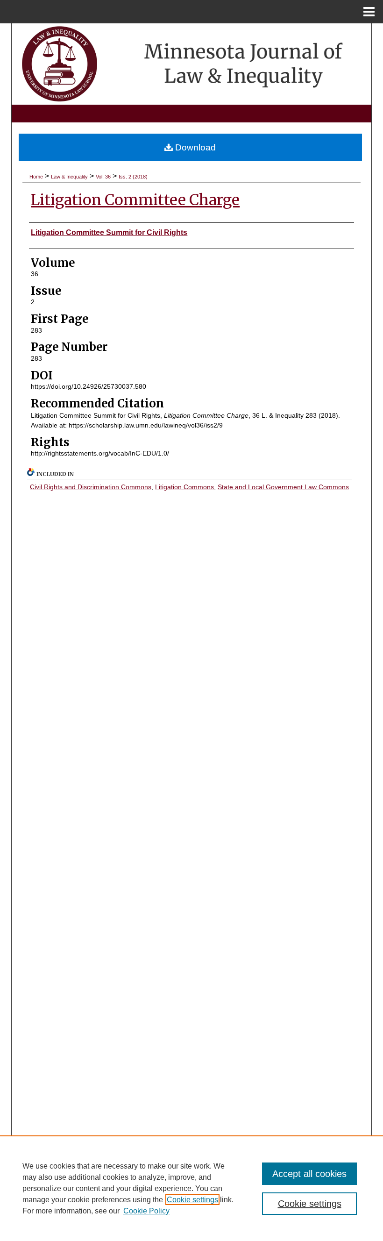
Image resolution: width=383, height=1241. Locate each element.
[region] (191, 1188)
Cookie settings (192, 1200)
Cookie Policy (146, 1211)
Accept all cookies (309, 1174)
